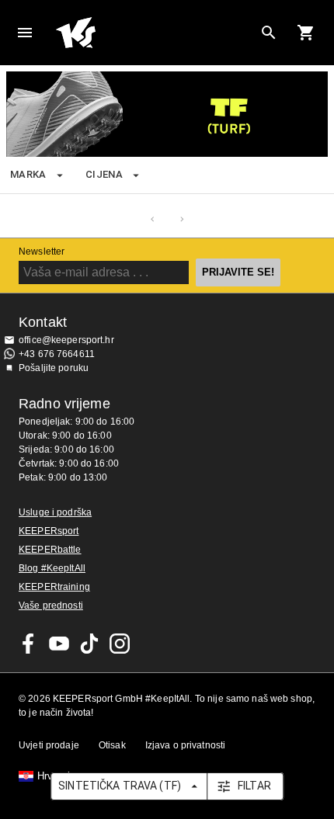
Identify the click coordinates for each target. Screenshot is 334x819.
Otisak (112, 745)
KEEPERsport (48, 531)
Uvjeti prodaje (49, 745)
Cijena (104, 174)
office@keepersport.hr (66, 340)
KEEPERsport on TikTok (89, 643)
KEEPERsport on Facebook (29, 643)
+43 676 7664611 (57, 354)
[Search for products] (268, 32)
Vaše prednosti (51, 605)
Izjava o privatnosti (185, 745)
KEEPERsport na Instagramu (120, 643)
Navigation (24, 32)
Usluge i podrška (55, 512)
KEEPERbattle (50, 549)
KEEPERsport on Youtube (59, 643)
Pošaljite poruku (54, 368)
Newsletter (41, 251)
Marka (28, 174)
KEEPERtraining (54, 586)
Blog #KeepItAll (52, 568)
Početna (154, 32)
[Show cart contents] (306, 32)
